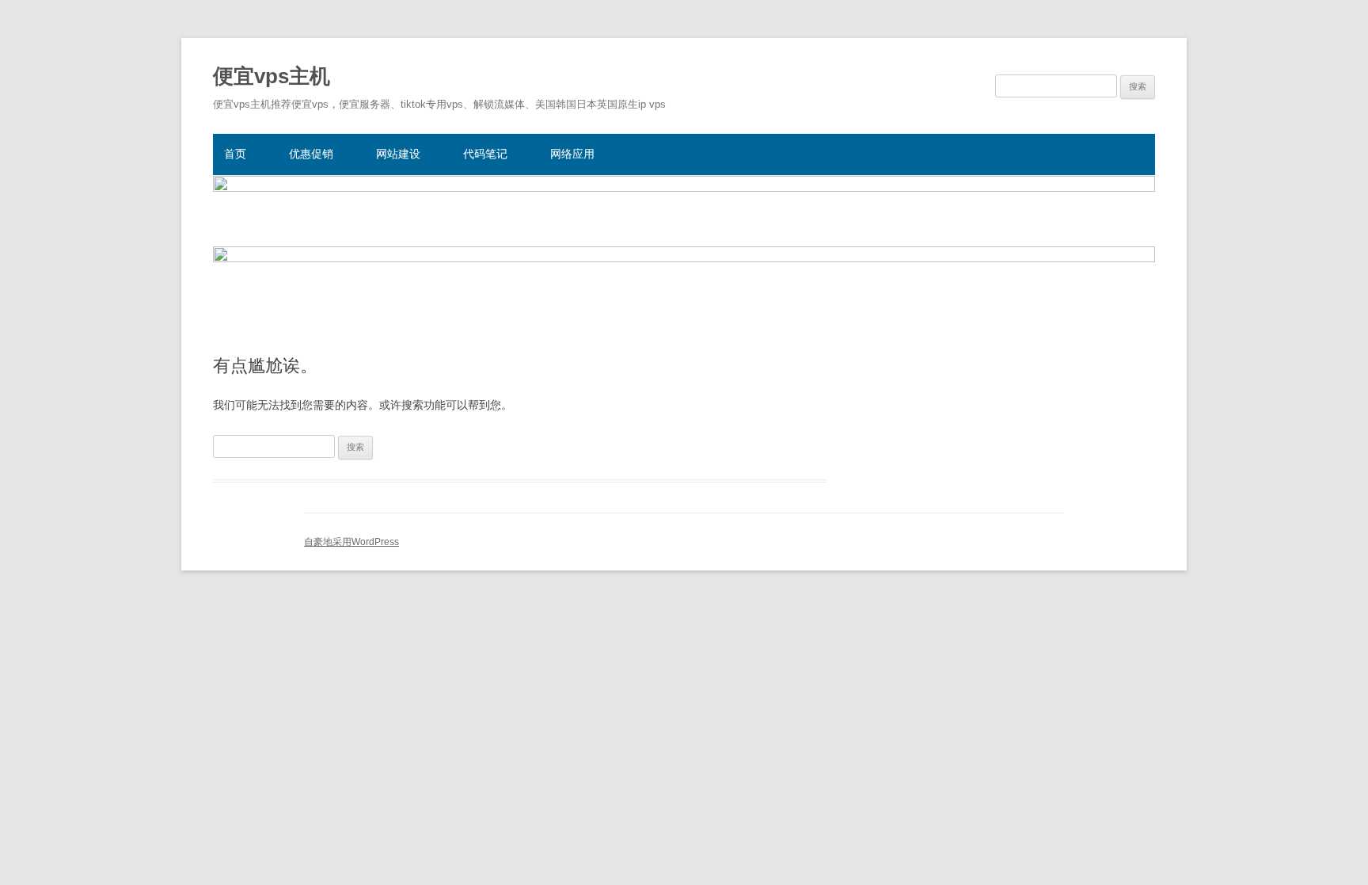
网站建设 (398, 153)
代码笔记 (485, 153)
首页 (235, 153)
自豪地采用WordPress (351, 541)
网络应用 (572, 153)
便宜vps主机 (271, 76)
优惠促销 (311, 153)
